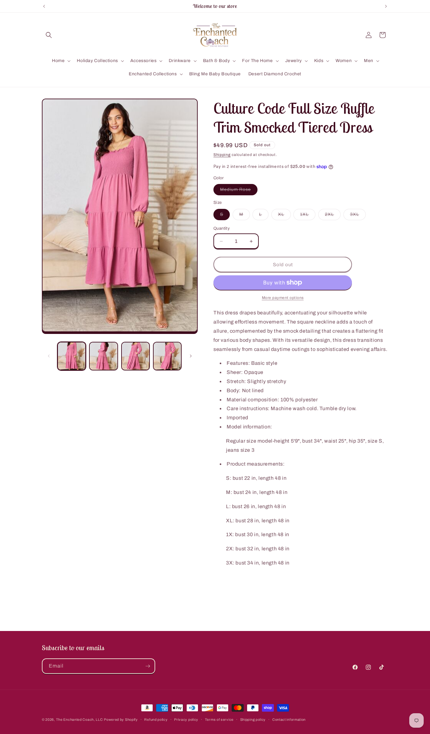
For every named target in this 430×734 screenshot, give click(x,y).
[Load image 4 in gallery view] (167, 356)
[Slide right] (191, 356)
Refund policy (155, 719)
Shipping (222, 154)
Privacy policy (186, 719)
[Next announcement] (386, 6)
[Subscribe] (148, 666)
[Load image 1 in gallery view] (71, 356)
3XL (358, 216)
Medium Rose (238, 191)
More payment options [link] (283, 297)
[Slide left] (49, 356)
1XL (307, 216)
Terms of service (219, 719)
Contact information (289, 719)
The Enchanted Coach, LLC (79, 719)
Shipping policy (253, 719)
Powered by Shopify (121, 719)
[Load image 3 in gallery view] (135, 356)
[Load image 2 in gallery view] (103, 356)
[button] (49, 35)
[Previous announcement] (44, 6)
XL (284, 216)
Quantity (221, 228)
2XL (333, 216)
